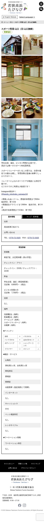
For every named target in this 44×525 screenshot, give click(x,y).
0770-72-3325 (15, 238)
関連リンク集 (22, 464)
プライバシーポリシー (28, 468)
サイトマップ (35, 464)
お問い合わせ (12, 468)
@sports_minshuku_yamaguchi (14, 194)
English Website (10, 17)
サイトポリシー (9, 464)
